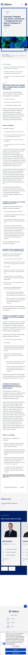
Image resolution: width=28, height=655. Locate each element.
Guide (6, 31)
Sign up (14, 602)
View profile (5, 558)
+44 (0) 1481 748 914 (11, 549)
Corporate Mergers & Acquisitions (9, 503)
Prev (4, 569)
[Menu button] (22, 4)
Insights (8, 11)
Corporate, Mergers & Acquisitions (10, 487)
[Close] (25, 634)
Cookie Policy (12, 643)
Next (12, 569)
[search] (26, 4)
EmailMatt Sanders (10, 555)
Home (3, 54)
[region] (14, 643)
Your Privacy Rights (15, 646)
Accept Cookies (15, 653)
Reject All (16, 649)
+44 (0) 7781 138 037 (11, 552)
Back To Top (25, 606)
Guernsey (22, 487)
